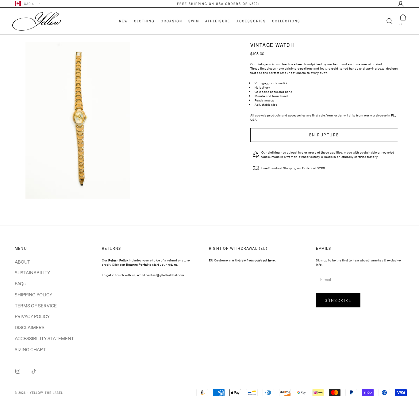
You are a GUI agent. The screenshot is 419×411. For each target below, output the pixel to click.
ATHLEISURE (217, 21)
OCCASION (171, 21)
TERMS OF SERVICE (36, 305)
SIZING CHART (30, 349)
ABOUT (22, 261)
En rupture (324, 134)
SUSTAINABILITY (32, 272)
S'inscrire (338, 300)
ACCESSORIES (251, 21)
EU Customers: (242, 260)
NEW (123, 21)
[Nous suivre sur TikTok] (34, 371)
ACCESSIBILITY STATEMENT (44, 338)
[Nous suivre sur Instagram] (18, 371)
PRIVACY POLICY (32, 316)
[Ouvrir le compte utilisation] (400, 3)
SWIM (193, 21)
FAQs (20, 283)
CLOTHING (144, 21)
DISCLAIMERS (29, 327)
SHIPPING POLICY (33, 294)
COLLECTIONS (286, 21)
